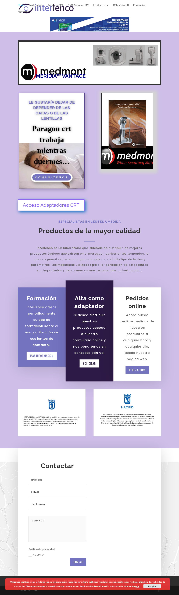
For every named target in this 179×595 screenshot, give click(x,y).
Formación (139, 5)
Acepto (38, 554)
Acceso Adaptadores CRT (51, 205)
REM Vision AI (121, 5)
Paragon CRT (55, 5)
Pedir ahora (137, 370)
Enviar (78, 562)
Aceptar (152, 586)
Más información (41, 355)
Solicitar (89, 363)
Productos (99, 5)
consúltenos (52, 177)
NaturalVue (36, 5)
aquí (137, 586)
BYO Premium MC (78, 5)
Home (21, 5)
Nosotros (23, 11)
